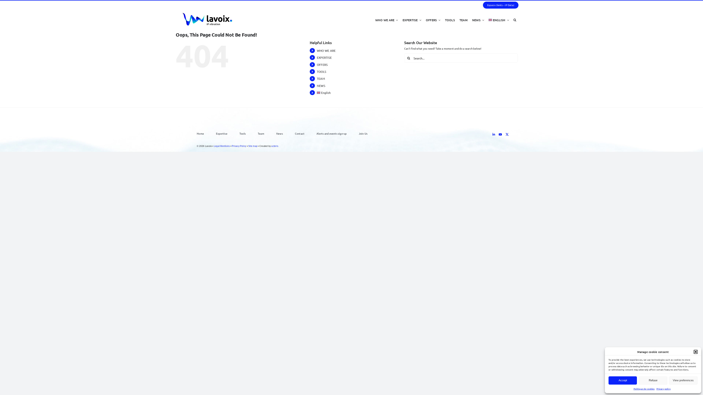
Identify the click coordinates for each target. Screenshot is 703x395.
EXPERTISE (324, 57)
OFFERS (322, 64)
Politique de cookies (644, 388)
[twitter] (507, 134)
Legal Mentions (222, 146)
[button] (696, 352)
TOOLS (321, 71)
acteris (274, 146)
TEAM (321, 78)
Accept (623, 380)
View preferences (683, 380)
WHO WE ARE (326, 50)
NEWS (321, 85)
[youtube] (500, 134)
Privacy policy (663, 388)
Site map (252, 146)
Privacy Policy (239, 146)
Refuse (653, 380)
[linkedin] (493, 134)
